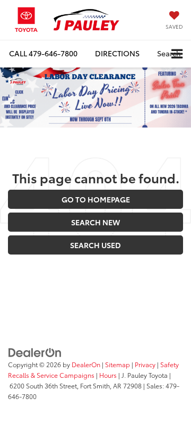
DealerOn (86, 364)
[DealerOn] (35, 351)
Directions (117, 53)
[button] (43, 53)
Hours (108, 374)
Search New (95, 222)
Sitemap (117, 364)
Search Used (95, 245)
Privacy (145, 364)
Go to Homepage (96, 199)
